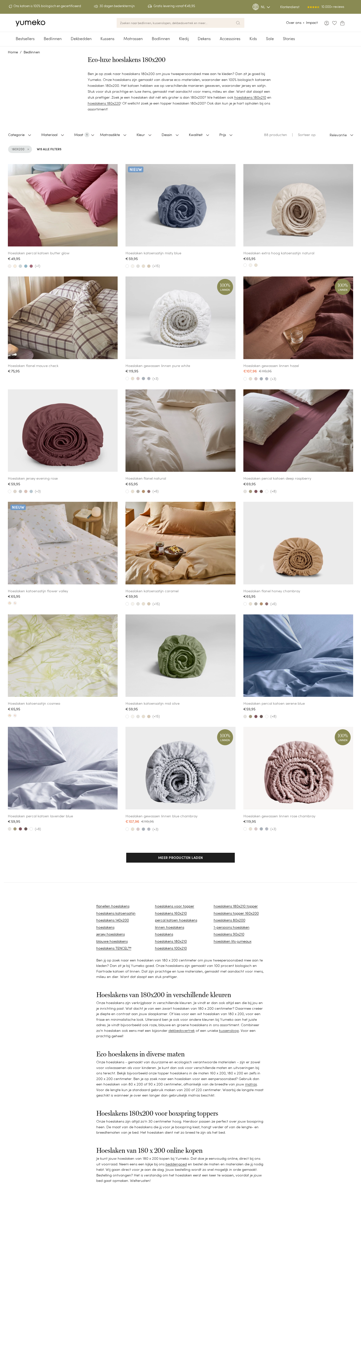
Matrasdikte (110, 135)
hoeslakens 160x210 (171, 913)
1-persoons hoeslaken (232, 927)
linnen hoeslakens (169, 927)
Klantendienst (289, 7)
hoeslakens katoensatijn (116, 913)
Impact (312, 22)
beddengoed (176, 1164)
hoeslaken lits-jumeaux (232, 941)
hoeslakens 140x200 (112, 920)
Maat (80, 135)
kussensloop (229, 1030)
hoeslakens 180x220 (104, 103)
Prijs (222, 135)
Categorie (16, 135)
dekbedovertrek (181, 1030)
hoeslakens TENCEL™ (113, 948)
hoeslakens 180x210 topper (236, 906)
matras (251, 1084)
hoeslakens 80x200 (229, 920)
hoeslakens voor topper (174, 906)
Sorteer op (307, 135)
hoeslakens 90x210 (229, 934)
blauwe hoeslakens (112, 941)
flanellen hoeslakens (112, 906)
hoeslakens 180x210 (250, 97)
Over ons (293, 22)
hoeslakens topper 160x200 (236, 913)
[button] (180, 858)
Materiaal (49, 135)
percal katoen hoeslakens (176, 920)
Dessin (167, 135)
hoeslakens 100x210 (171, 948)
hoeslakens (105, 927)
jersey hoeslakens (110, 934)
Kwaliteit (196, 135)
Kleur (141, 135)
